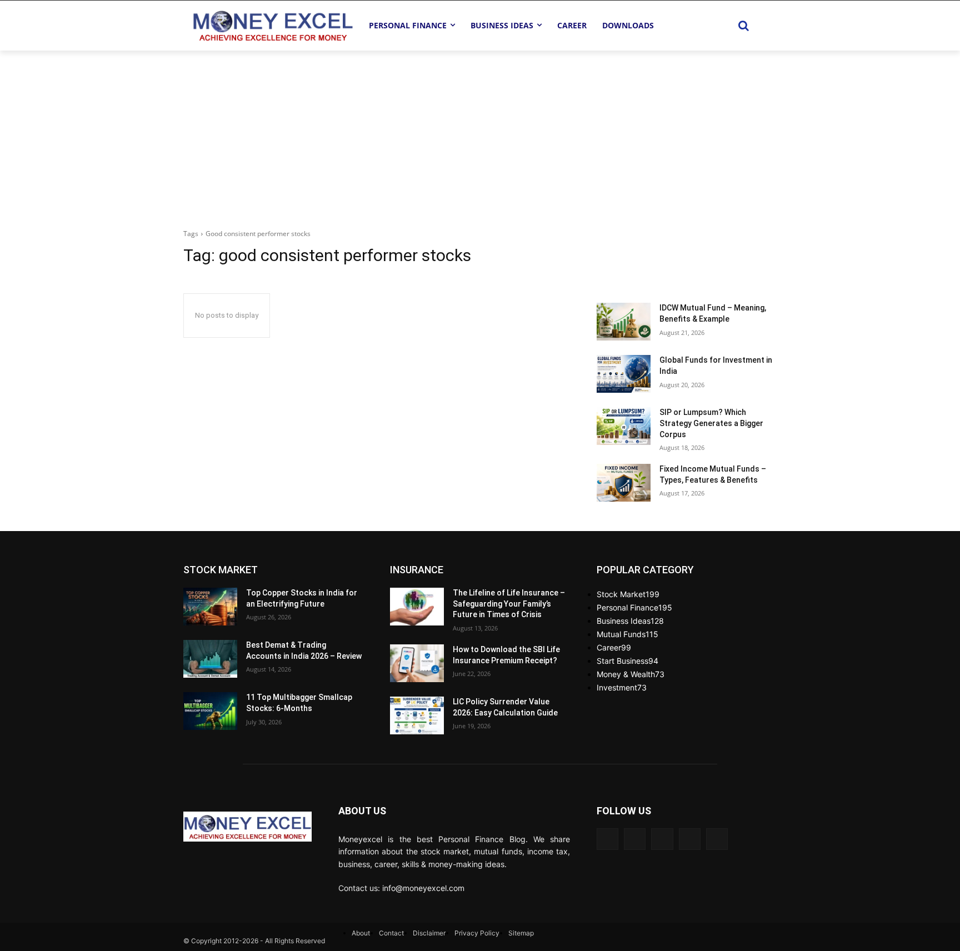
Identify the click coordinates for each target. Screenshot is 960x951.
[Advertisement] (480, 134)
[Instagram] (717, 839)
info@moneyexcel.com (423, 888)
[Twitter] (662, 839)
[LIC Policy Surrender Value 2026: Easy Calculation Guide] (417, 715)
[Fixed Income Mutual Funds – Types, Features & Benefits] (624, 483)
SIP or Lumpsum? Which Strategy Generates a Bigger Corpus (711, 423)
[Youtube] (635, 839)
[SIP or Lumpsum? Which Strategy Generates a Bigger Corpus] (624, 426)
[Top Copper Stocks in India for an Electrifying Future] (210, 606)
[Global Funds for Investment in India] (624, 374)
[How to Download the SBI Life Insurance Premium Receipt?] (417, 663)
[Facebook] (607, 839)
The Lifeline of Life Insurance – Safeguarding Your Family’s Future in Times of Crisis (509, 603)
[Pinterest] (690, 839)
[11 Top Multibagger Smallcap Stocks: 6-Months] (210, 711)
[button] (743, 25)
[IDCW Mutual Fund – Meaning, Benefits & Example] (624, 322)
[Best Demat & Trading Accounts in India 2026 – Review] (210, 659)
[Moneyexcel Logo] (272, 25)
